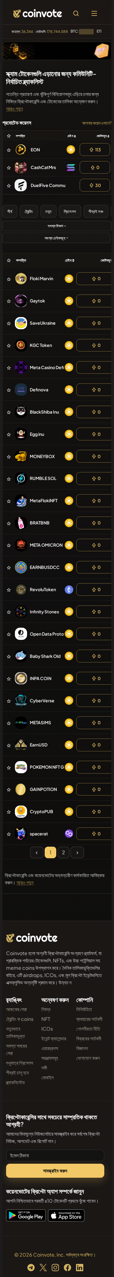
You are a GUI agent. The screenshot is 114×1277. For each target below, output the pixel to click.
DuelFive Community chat (57, 185)
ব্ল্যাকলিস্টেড (15, 1082)
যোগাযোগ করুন (88, 1058)
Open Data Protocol (50, 634)
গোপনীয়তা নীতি (88, 1028)
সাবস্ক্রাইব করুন (55, 1170)
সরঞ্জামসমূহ (49, 1058)
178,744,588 (57, 31)
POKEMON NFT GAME (51, 767)
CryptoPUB (41, 811)
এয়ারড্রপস (49, 1048)
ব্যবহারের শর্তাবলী (89, 1019)
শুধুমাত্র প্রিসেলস (19, 1063)
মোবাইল (47, 1077)
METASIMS (40, 722)
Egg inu (37, 434)
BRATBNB (40, 522)
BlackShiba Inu (44, 411)
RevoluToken (43, 589)
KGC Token (41, 345)
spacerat (39, 833)
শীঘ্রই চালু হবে (17, 1072)
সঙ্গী (44, 1067)
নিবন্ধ (45, 1009)
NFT (45, 1019)
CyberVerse (42, 700)
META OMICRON (46, 545)
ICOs (47, 1028)
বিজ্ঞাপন (82, 1048)
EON (35, 149)
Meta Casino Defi (47, 367)
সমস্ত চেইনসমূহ (55, 238)
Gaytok (37, 300)
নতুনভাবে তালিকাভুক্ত (15, 1032)
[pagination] (36, 852)
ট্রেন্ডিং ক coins (19, 1019)
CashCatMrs (43, 167)
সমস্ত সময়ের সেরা (16, 1049)
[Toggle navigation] (94, 13)
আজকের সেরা (16, 1009)
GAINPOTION (43, 789)
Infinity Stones (44, 611)
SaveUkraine (43, 323)
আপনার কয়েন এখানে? (97, 122)
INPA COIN (40, 678)
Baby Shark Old (45, 656)
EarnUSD (38, 744)
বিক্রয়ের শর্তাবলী (88, 1038)
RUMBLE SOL (43, 478)
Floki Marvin (41, 278)
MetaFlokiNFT (43, 500)
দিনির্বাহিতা (84, 1009)
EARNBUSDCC (45, 567)
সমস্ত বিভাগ (55, 226)
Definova (39, 389)
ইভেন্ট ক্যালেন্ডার (53, 1038)
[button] (14, 108)
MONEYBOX (42, 456)
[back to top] (96, 1263)
